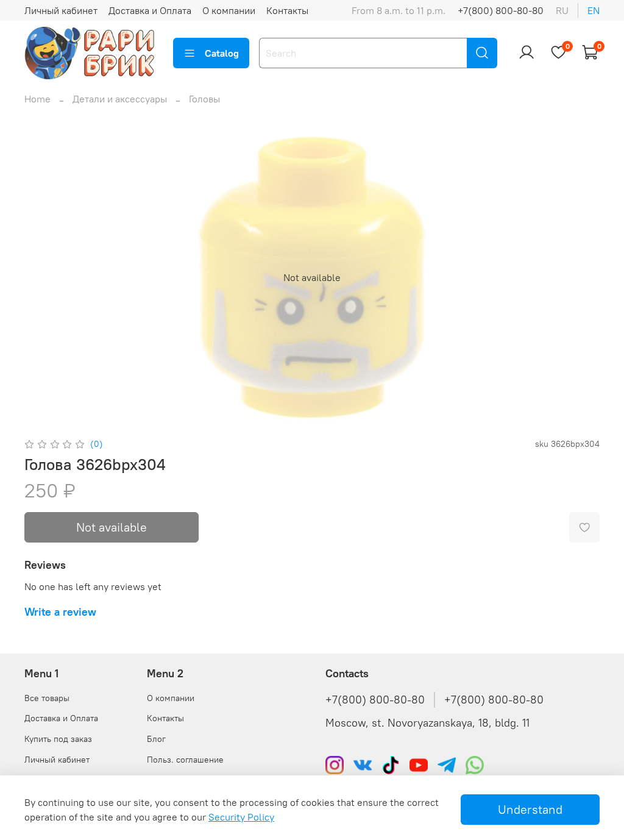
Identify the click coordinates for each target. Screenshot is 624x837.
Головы (204, 99)
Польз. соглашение (185, 759)
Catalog (222, 53)
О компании (228, 10)
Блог (156, 738)
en (593, 10)
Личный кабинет (61, 10)
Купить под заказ (58, 738)
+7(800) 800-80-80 (501, 10)
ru (562, 10)
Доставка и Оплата (149, 10)
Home (37, 99)
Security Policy (241, 817)
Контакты (287, 10)
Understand (530, 809)
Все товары (46, 698)
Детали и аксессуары (120, 99)
